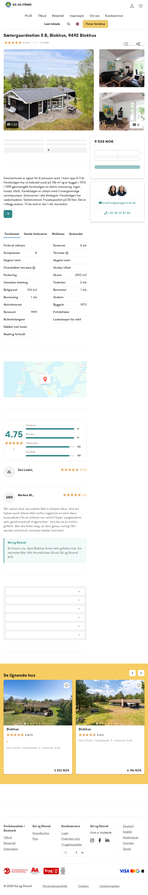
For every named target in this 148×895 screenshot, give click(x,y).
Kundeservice (114, 16)
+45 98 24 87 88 (119, 213)
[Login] (132, 6)
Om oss (94, 16)
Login (64, 833)
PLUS (28, 16)
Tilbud (42, 16)
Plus (35, 839)
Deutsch (128, 826)
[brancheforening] (16, 874)
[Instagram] (92, 840)
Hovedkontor (40, 833)
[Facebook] (99, 840)
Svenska (128, 843)
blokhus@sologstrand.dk (119, 203)
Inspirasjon (77, 16)
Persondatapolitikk (55, 886)
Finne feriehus (95, 24)
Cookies (83, 886)
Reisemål (58, 16)
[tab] (25, 724)
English (127, 832)
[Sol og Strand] (18, 5)
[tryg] (52, 874)
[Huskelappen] (140, 6)
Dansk (127, 849)
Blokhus (12, 729)
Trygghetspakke (71, 845)
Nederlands (130, 838)
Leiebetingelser (109, 886)
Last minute (52, 24)
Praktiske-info (70, 839)
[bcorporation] (64, 874)
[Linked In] (107, 840)
